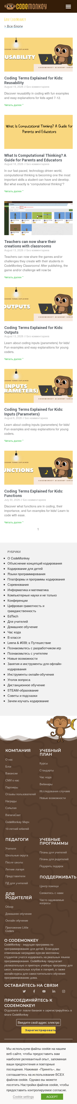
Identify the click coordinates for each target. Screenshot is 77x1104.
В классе (14, 637)
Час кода (14, 632)
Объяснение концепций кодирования (34, 563)
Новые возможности (22, 658)
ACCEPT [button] (52, 1097)
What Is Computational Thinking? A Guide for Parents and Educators (35, 157)
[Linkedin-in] (53, 991)
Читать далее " (14, 105)
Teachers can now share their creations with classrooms (30, 243)
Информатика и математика (28, 589)
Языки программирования (26, 574)
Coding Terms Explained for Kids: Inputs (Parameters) (33, 411)
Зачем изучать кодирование (28, 701)
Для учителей (17, 621)
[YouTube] (44, 991)
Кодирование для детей (25, 568)
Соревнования (18, 584)
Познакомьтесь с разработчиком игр (34, 648)
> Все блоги (13, 26)
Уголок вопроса (18, 679)
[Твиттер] (24, 991)
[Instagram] (63, 991)
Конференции (17, 600)
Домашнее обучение (22, 626)
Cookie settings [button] (23, 1096)
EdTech (12, 616)
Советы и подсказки (22, 695)
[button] (68, 6)
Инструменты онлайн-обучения (30, 674)
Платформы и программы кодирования (36, 579)
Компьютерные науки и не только (32, 595)
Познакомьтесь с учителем (27, 653)
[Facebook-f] (34, 991)
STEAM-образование (22, 690)
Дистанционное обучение (26, 685)
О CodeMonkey (18, 558)
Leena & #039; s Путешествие (29, 642)
